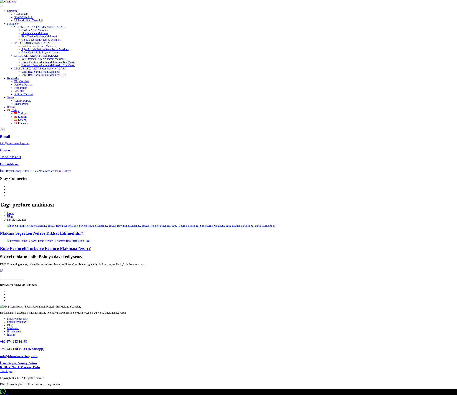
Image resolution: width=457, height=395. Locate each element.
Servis (10, 97)
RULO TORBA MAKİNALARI (33, 42)
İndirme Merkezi (23, 94)
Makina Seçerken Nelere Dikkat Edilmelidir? (41, 233)
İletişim (11, 107)
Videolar (19, 90)
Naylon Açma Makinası (34, 30)
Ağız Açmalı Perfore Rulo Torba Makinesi (45, 49)
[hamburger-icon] (1, 5)
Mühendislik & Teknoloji (28, 20)
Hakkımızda (21, 14)
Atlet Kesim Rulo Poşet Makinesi (40, 52)
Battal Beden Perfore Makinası (38, 46)
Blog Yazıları (21, 81)
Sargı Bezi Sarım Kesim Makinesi (40, 71)
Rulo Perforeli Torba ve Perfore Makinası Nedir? (45, 248)
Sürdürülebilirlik (23, 17)
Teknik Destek (22, 100)
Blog (10, 325)
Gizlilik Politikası (17, 321)
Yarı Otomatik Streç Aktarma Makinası (43, 58)
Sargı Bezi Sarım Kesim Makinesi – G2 (43, 74)
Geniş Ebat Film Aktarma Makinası (41, 39)
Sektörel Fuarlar (23, 84)
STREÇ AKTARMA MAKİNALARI (36, 55)
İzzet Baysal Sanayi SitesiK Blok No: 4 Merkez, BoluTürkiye (20, 367)
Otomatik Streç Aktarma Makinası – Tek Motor (48, 62)
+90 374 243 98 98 (13, 341)
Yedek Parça (21, 103)
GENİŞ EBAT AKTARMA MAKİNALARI (39, 26)
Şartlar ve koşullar (17, 318)
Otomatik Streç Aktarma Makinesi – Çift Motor (48, 65)
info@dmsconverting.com (18, 356)
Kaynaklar (13, 78)
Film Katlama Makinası (34, 33)
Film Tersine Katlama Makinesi (39, 36)
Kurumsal (12, 10)
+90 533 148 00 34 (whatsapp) (22, 349)
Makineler (13, 23)
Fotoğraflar (20, 87)
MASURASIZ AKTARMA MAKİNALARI (40, 68)
